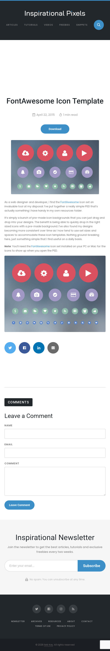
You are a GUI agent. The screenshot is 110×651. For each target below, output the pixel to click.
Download (55, 129)
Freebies (64, 24)
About (71, 621)
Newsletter (18, 621)
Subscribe (91, 566)
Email (8, 444)
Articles (12, 24)
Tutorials (31, 24)
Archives (36, 621)
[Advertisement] (55, 70)
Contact (87, 621)
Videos (48, 24)
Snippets (82, 24)
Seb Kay (48, 644)
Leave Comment (19, 505)
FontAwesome (69, 202)
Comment (11, 463)
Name (8, 425)
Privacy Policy (66, 626)
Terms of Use (43, 626)
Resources (54, 621)
